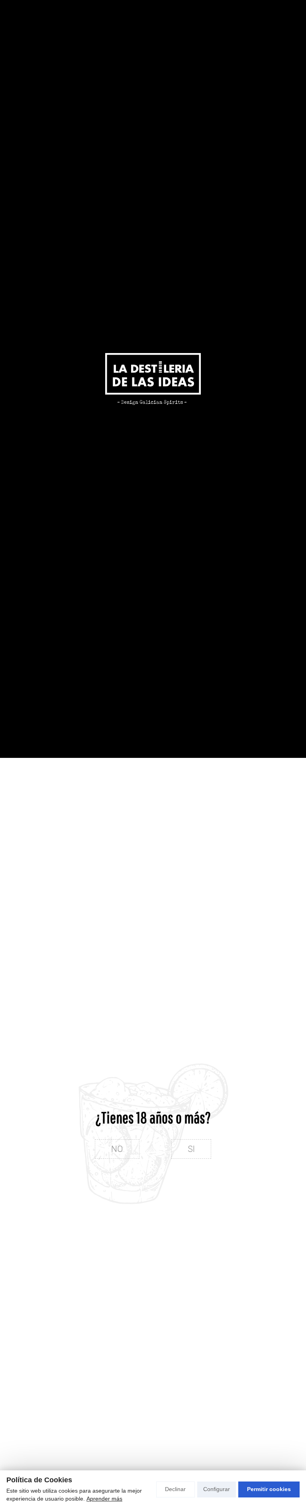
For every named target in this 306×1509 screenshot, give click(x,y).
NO (117, 1149)
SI (191, 1149)
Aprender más (104, 1498)
